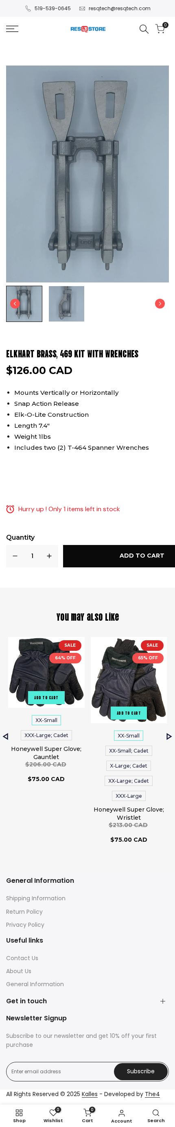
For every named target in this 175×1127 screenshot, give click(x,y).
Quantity (20, 537)
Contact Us (22, 958)
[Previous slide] (5, 736)
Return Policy (24, 912)
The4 (152, 1094)
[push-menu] (12, 29)
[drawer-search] (144, 29)
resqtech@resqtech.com (120, 8)
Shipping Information (36, 898)
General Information (35, 984)
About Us (18, 971)
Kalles (90, 1094)
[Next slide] (160, 304)
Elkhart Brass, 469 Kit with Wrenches (72, 353)
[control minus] (15, 556)
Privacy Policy (25, 925)
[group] (24, 304)
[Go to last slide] (15, 304)
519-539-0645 (53, 8)
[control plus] (49, 556)
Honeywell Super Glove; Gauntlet (46, 753)
